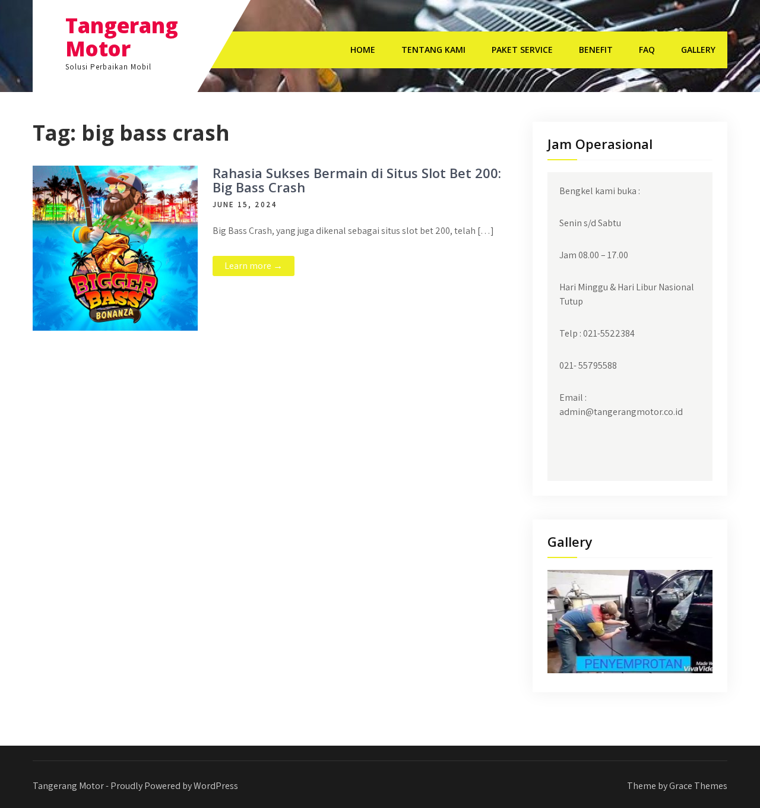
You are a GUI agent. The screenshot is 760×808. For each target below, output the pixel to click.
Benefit (596, 49)
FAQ (647, 49)
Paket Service (522, 49)
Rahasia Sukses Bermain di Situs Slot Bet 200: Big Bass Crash (357, 180)
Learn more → (253, 265)
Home (362, 49)
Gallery (698, 49)
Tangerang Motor (121, 36)
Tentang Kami (433, 49)
